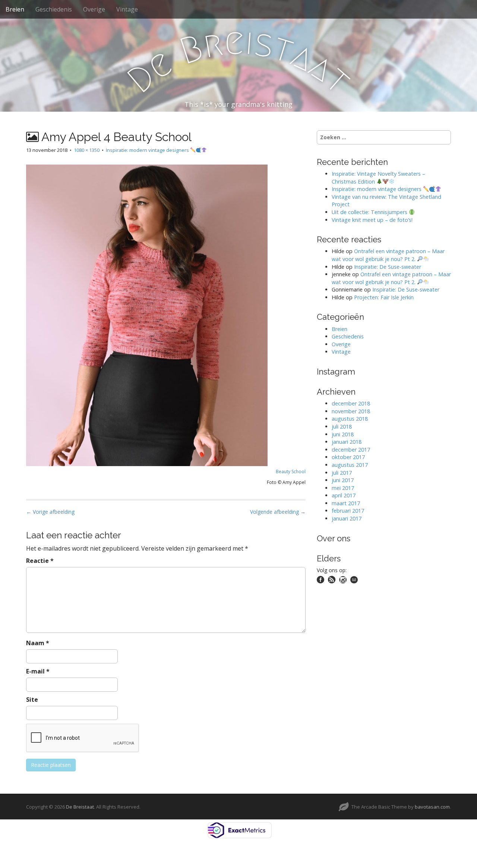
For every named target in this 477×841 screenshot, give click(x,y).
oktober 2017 (348, 457)
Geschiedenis (53, 9)
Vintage (127, 9)
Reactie (40, 561)
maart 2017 (346, 503)
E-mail (38, 671)
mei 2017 (343, 487)
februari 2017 (348, 510)
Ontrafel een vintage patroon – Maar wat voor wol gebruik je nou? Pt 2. (388, 255)
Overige (94, 9)
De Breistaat (80, 806)
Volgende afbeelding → (278, 511)
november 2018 (351, 411)
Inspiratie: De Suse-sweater (387, 266)
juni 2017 (343, 480)
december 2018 (351, 403)
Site (32, 699)
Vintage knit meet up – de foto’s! (372, 219)
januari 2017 (346, 518)
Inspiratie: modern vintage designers (148, 150)
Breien (15, 9)
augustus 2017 (350, 464)
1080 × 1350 (86, 150)
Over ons (333, 538)
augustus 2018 (350, 418)
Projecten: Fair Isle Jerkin (384, 297)
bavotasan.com (432, 806)
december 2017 (351, 449)
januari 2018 (346, 441)
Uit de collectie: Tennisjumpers (370, 212)
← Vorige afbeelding (50, 511)
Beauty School (291, 471)
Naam (37, 643)
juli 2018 (342, 426)
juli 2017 (342, 472)
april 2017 (344, 495)
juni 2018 (343, 434)
